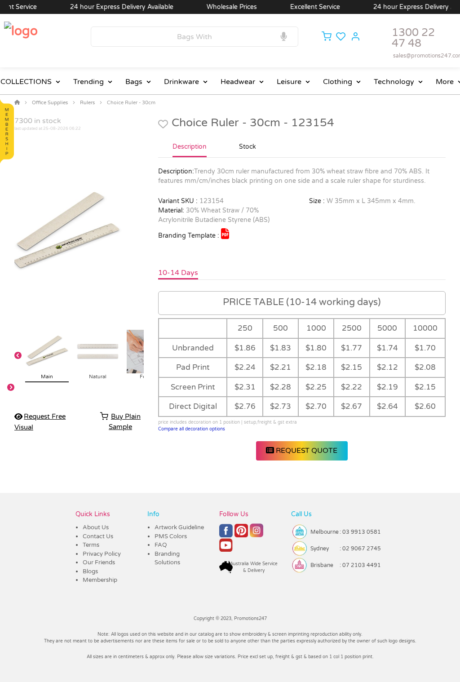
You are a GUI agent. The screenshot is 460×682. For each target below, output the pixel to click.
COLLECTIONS (26, 81)
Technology (394, 81)
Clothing (337, 81)
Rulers (87, 103)
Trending (88, 81)
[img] (225, 233)
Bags (133, 81)
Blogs (90, 571)
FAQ (161, 545)
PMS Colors (171, 536)
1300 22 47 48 (413, 38)
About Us (96, 527)
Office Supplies (50, 103)
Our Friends (99, 562)
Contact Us (98, 536)
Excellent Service (305, 7)
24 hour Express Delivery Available (111, 7)
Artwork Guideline (179, 527)
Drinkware (181, 81)
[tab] (189, 150)
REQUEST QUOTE (305, 450)
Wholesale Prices (221, 7)
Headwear (238, 81)
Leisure (289, 81)
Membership (100, 580)
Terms (91, 545)
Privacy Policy (102, 554)
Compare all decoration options (191, 429)
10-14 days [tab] (178, 272)
